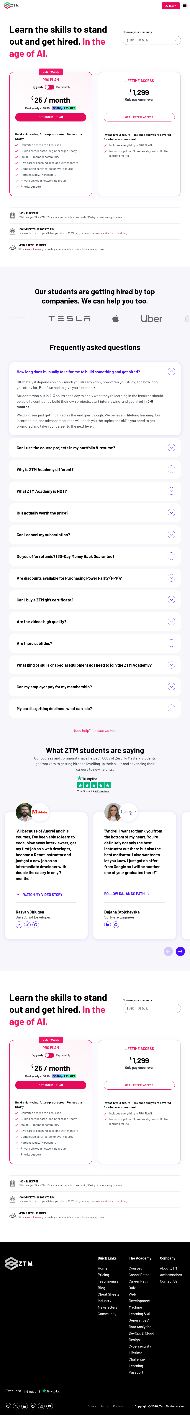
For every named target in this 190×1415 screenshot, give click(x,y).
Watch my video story (43, 894)
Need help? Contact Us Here (95, 730)
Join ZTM (170, 5)
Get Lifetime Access (139, 117)
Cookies (118, 1406)
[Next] (180, 951)
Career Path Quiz (138, 1284)
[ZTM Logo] (18, 1269)
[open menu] (184, 5)
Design (134, 1339)
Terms (105, 1406)
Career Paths (139, 1274)
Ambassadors (171, 1274)
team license (33, 249)
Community (107, 1313)
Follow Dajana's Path (124, 893)
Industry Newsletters (107, 1303)
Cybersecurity (140, 1346)
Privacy (91, 1406)
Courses (135, 1268)
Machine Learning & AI (139, 1310)
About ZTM (168, 1268)
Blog (101, 1287)
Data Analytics (140, 1326)
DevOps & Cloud (141, 1333)
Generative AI (139, 1320)
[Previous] (168, 951)
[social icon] (19, 925)
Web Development (139, 1297)
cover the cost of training (112, 233)
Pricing (103, 1274)
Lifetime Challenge (137, 1355)
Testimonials (108, 1281)
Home (102, 1268)
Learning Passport (136, 1368)
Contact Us (169, 1281)
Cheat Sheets (108, 1294)
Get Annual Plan (51, 117)
